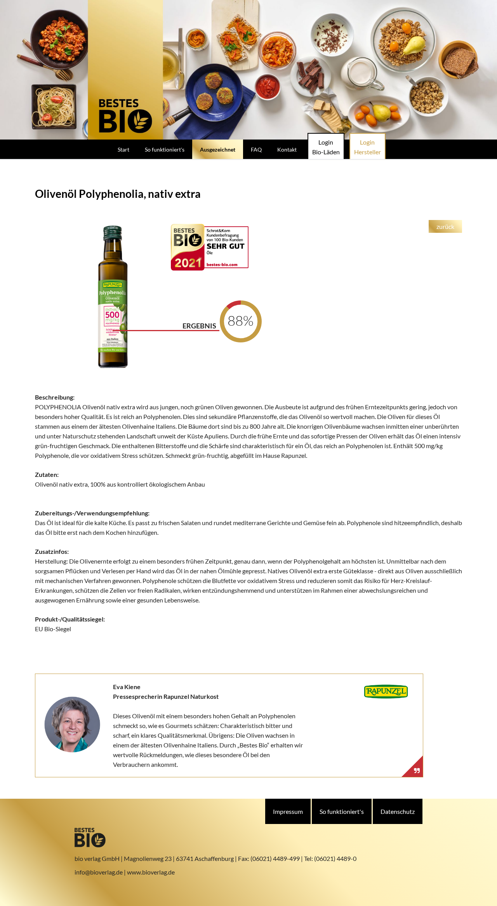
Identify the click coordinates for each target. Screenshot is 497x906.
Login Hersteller (367, 146)
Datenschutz (398, 811)
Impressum (288, 811)
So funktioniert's (342, 811)
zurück (445, 226)
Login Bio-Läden (326, 146)
